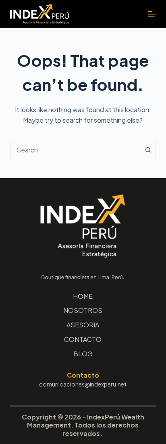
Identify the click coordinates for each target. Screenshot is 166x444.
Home (83, 296)
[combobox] (75, 150)
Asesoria (82, 325)
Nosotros (82, 310)
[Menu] (152, 14)
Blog (83, 354)
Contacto (83, 339)
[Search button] (148, 150)
